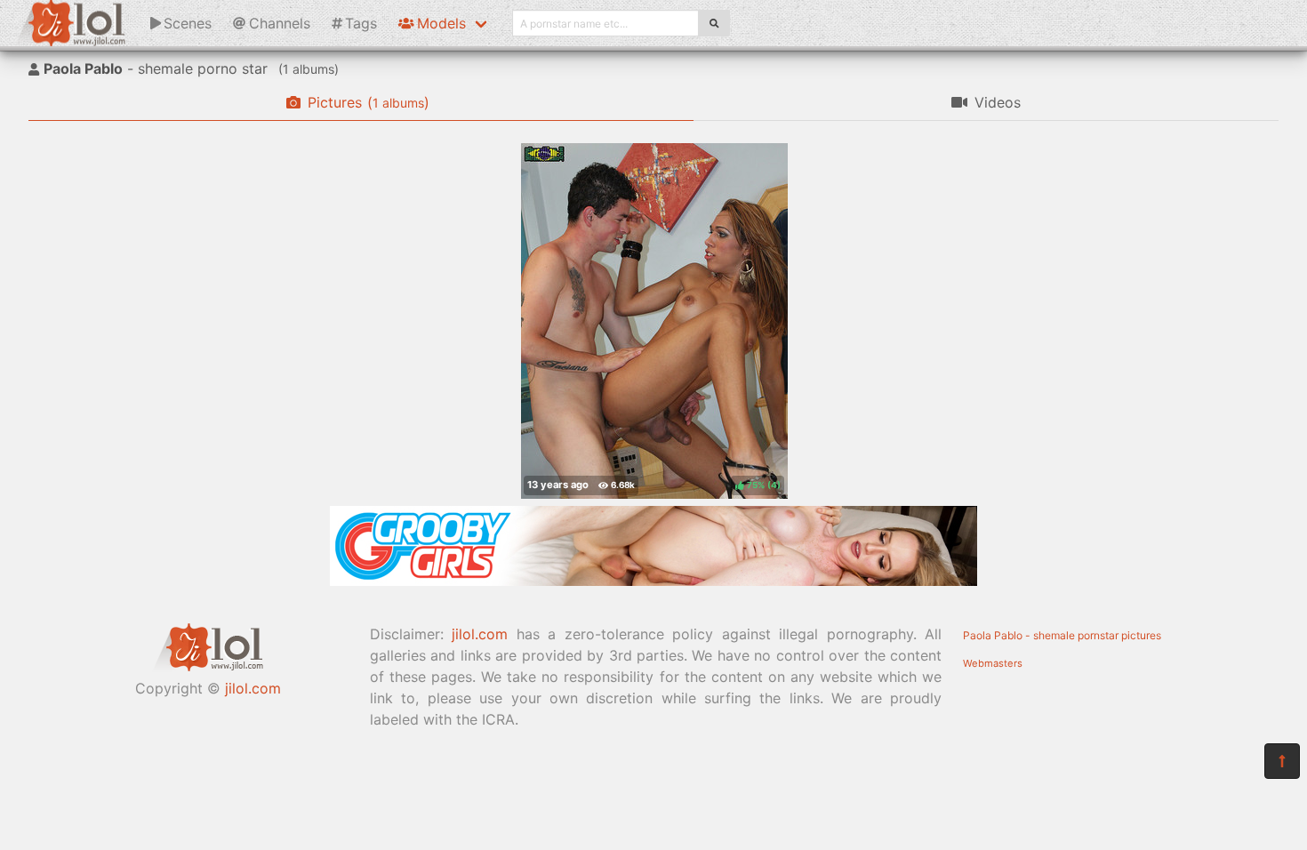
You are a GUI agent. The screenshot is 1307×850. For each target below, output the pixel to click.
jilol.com (253, 688)
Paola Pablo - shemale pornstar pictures (1062, 635)
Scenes (188, 23)
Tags (361, 23)
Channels (279, 23)
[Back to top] (1282, 761)
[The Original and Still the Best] (653, 580)
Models (441, 23)
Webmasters (992, 663)
